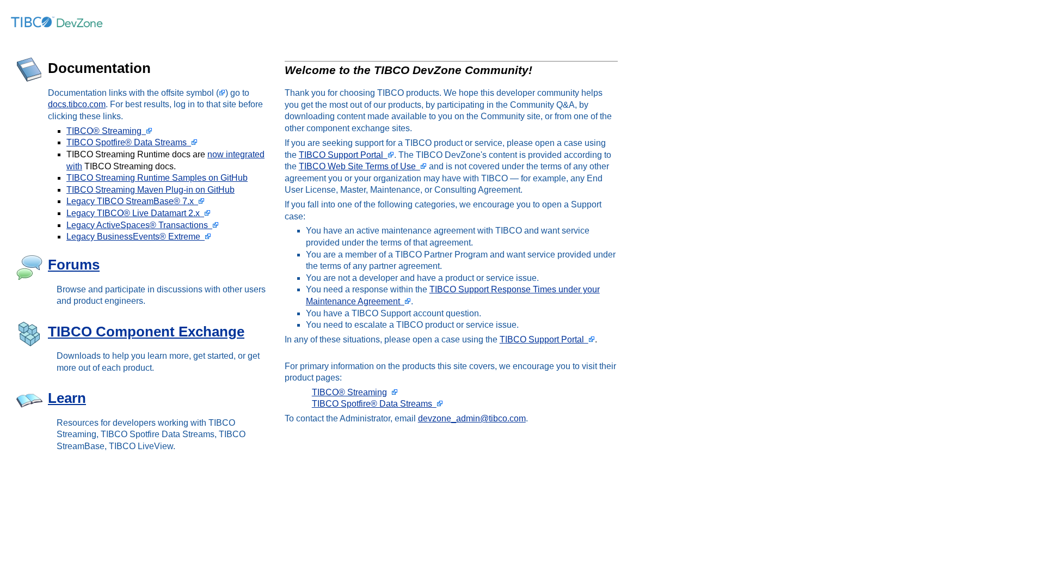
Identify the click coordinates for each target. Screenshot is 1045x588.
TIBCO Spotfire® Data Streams (128, 142)
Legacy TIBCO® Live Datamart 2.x (135, 213)
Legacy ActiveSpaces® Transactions (139, 225)
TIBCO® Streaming (106, 131)
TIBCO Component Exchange (146, 331)
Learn (67, 398)
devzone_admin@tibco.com (472, 418)
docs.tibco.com (77, 104)
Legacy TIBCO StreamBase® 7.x (132, 201)
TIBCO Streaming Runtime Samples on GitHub (157, 177)
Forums (74, 264)
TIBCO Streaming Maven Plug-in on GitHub (150, 189)
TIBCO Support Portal (343, 155)
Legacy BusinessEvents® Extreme (135, 236)
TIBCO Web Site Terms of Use (359, 166)
